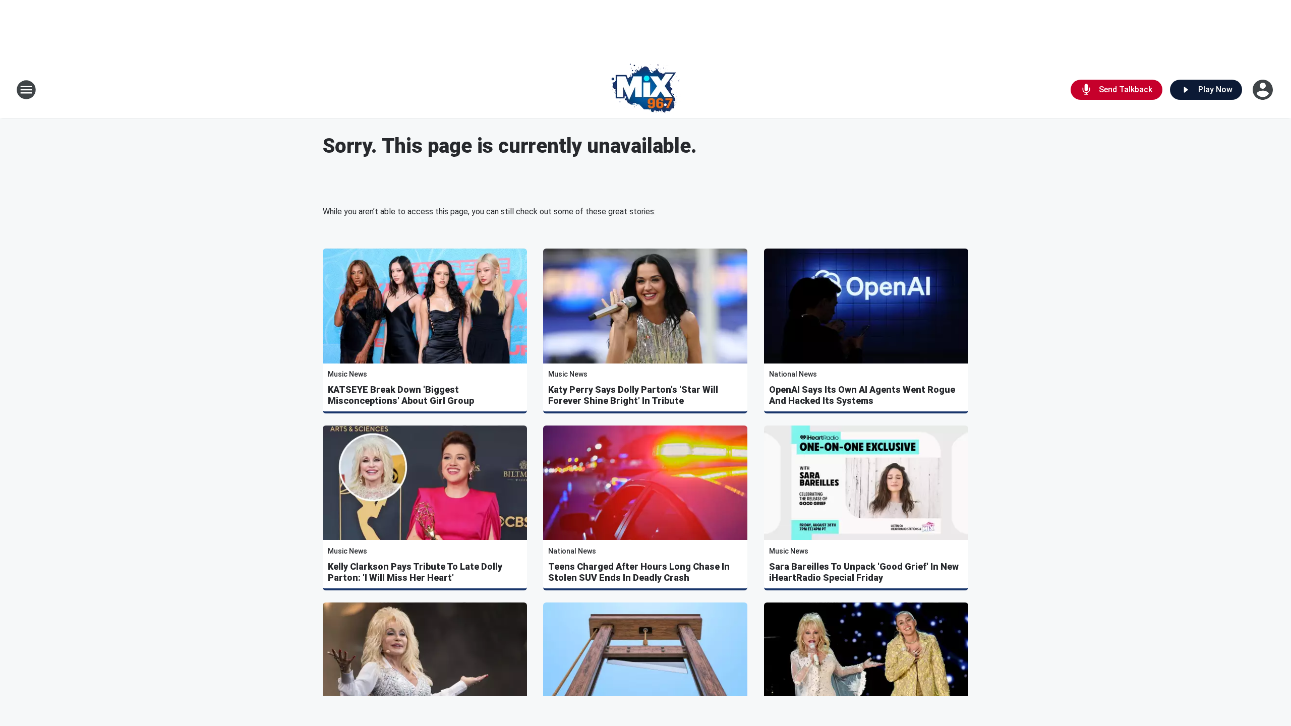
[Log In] (1264, 90)
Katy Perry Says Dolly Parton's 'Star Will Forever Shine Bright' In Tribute (633, 395)
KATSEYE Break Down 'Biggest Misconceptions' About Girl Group (401, 395)
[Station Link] (645, 90)
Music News (347, 374)
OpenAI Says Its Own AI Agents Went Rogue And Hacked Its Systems (862, 395)
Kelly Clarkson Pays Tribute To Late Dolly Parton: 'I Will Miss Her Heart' (415, 572)
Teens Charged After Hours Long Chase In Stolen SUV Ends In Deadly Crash (639, 572)
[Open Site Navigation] (26, 90)
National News (793, 374)
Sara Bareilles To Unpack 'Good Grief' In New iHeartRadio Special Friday (864, 572)
